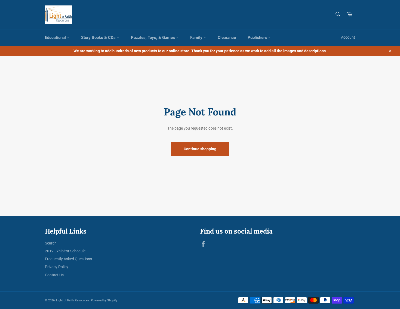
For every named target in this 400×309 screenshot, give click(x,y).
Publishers (258, 37)
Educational (56, 37)
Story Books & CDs (99, 37)
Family (197, 37)
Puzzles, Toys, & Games (153, 37)
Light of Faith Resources (72, 300)
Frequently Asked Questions (68, 259)
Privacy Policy (56, 267)
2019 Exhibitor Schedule (65, 251)
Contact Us (54, 275)
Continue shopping (200, 149)
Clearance (227, 37)
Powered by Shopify (104, 300)
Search (51, 243)
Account (348, 37)
